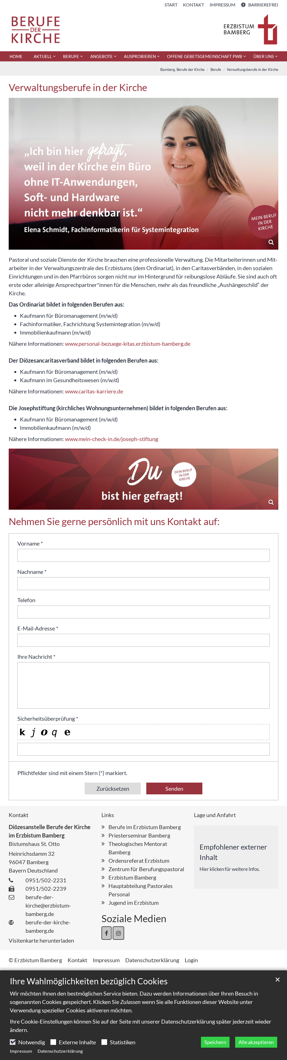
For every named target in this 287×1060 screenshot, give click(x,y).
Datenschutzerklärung (60, 1051)
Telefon (26, 600)
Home (16, 56)
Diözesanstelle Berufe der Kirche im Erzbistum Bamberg (50, 831)
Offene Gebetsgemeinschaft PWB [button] (204, 56)
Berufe (215, 69)
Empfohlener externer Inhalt (233, 852)
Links (107, 814)
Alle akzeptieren (256, 1042)
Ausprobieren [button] (140, 56)
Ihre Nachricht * (36, 656)
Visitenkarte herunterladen (41, 940)
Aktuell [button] (43, 56)
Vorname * (30, 543)
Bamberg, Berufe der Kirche (182, 69)
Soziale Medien (133, 918)
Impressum (21, 1051)
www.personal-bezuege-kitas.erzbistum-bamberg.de (127, 343)
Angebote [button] (101, 56)
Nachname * (32, 571)
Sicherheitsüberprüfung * (47, 718)
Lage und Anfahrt (215, 814)
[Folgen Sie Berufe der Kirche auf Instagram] (118, 933)
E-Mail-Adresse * (37, 628)
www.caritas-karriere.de (94, 391)
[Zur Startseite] (143, 30)
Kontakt (18, 814)
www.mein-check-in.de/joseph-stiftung (111, 438)
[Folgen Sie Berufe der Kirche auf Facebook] (106, 933)
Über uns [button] (263, 56)
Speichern (215, 1042)
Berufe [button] (71, 56)
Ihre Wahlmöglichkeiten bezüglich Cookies (89, 981)
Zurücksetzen (112, 788)
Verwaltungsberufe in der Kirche (252, 69)
